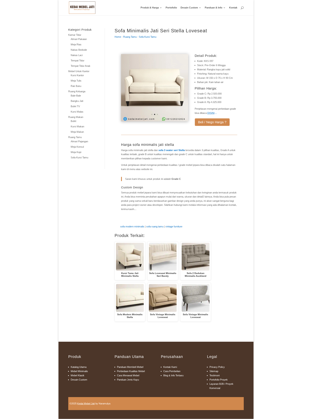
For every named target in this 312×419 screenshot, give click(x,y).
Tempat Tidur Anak (80, 65)
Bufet (73, 121)
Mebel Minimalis (79, 371)
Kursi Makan (77, 126)
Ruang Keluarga (76, 91)
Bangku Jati (77, 101)
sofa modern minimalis (132, 226)
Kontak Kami (170, 367)
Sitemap (213, 371)
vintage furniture (173, 226)
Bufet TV (75, 106)
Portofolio (171, 7)
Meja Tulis (76, 80)
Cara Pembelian (171, 371)
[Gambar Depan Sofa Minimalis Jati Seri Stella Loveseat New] (154, 120)
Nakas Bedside (79, 49)
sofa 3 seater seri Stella (171, 150)
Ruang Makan (75, 117)
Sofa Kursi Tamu (79, 157)
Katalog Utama (78, 367)
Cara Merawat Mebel (128, 375)
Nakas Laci (77, 55)
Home (118, 36)
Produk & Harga (150, 7)
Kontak (233, 7)
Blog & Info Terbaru (173, 375)
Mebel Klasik (77, 375)
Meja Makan (77, 131)
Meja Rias (76, 44)
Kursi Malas (77, 111)
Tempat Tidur (77, 60)
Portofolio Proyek (218, 379)
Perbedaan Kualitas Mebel (131, 371)
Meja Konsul (77, 146)
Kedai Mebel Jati (86, 403)
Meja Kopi (76, 152)
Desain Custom (189, 7)
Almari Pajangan (79, 141)
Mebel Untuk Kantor (78, 71)
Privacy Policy (217, 367)
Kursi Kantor (77, 75)
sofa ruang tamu (154, 226)
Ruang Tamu (75, 137)
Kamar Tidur (74, 34)
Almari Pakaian (79, 39)
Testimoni (214, 375)
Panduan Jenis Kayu (128, 379)
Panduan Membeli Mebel (130, 367)
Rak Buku (76, 86)
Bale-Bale (76, 95)
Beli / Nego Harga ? (212, 122)
